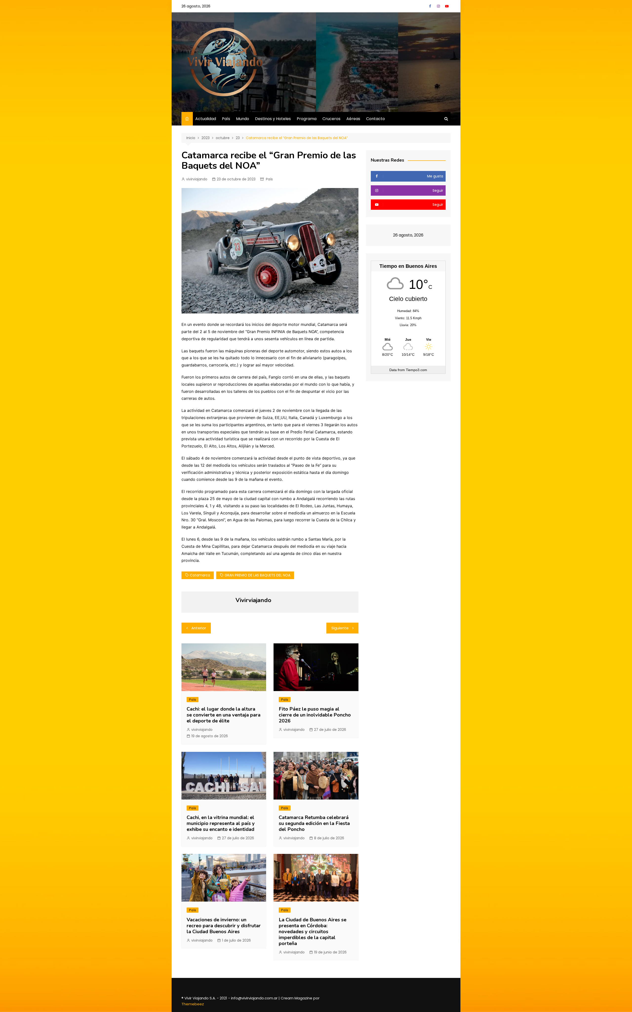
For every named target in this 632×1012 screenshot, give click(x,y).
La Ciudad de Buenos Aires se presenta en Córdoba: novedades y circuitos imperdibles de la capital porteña (312, 931)
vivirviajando (196, 179)
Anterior (198, 628)
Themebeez (192, 1004)
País (226, 119)
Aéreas (353, 119)
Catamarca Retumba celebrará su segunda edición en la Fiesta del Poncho (314, 823)
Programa (306, 119)
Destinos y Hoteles (273, 119)
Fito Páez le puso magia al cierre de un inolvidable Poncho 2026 (315, 715)
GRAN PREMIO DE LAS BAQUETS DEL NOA (257, 575)
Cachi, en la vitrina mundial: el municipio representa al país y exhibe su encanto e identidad (221, 823)
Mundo (242, 119)
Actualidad (205, 119)
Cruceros (331, 119)
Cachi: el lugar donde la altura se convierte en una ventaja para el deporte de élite (223, 715)
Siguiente (340, 628)
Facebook (430, 6)
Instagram (438, 6)
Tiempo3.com (416, 370)
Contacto (375, 119)
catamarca (200, 575)
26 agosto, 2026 (195, 6)
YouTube (447, 6)
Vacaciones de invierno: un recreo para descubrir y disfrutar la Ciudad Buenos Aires (224, 925)
